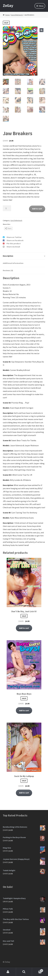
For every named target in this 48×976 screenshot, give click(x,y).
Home (7, 15)
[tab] (24, 256)
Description (8, 256)
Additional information (13, 263)
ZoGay (8, 5)
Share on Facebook (15, 240)
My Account (8, 972)
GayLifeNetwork (17, 15)
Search (24, 972)
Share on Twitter (14, 237)
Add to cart (37, 208)
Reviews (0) (8, 270)
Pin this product (14, 243)
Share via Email (13, 246)
